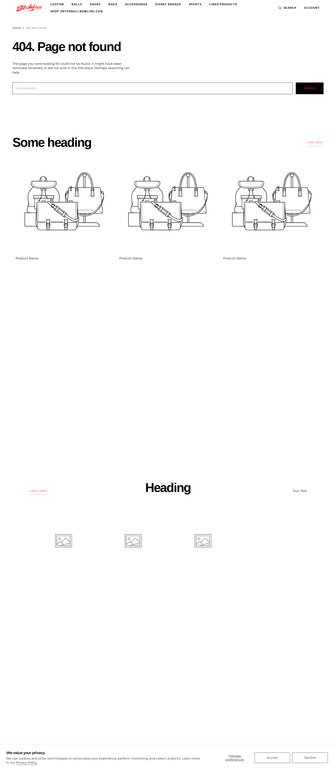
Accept (272, 758)
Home (16, 28)
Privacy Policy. (26, 762)
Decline (310, 758)
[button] (287, 8)
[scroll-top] (327, 762)
